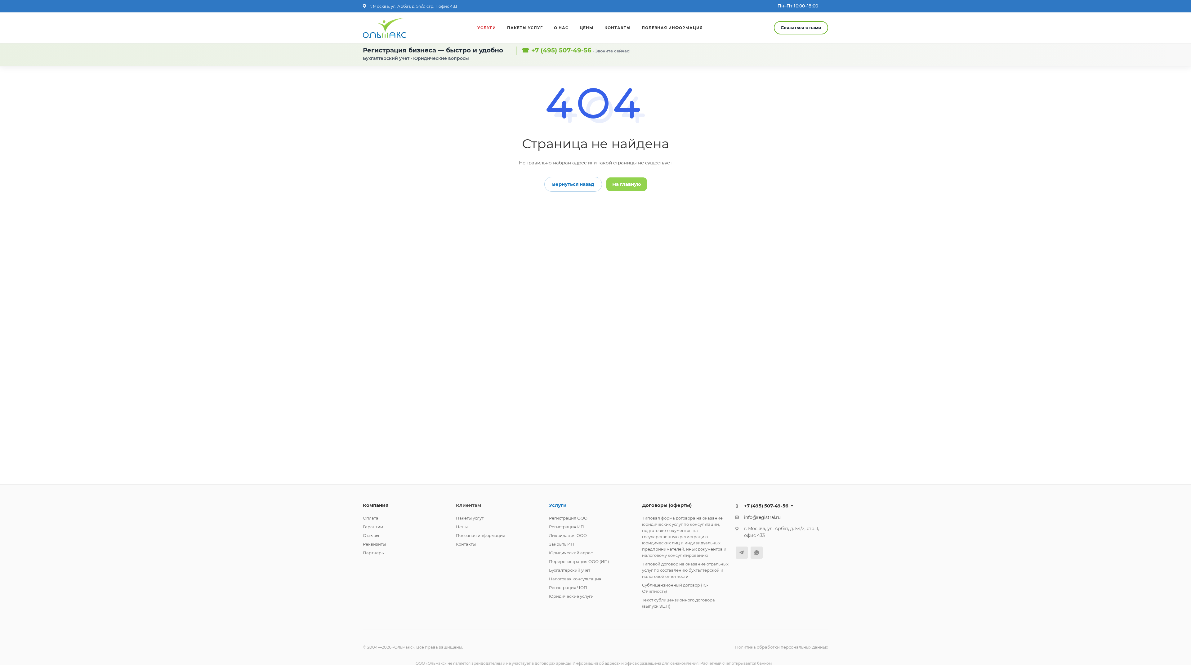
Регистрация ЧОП (568, 587)
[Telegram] (742, 553)
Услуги (558, 505)
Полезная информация (480, 535)
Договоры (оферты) (667, 505)
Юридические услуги (571, 596)
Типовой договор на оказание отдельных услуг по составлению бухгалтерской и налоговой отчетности (685, 570)
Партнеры (374, 552)
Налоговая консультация (575, 578)
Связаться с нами (801, 27)
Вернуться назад (573, 184)
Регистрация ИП (566, 526)
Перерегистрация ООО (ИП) (579, 561)
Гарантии (373, 526)
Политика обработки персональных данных (781, 647)
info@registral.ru (762, 517)
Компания (375, 505)
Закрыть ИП (561, 544)
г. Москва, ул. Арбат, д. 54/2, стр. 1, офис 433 (413, 6)
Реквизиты (374, 544)
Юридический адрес (571, 552)
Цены (462, 526)
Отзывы (371, 535)
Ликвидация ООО (568, 535)
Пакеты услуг (470, 518)
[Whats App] (757, 553)
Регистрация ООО (568, 518)
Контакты (466, 544)
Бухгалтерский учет (569, 570)
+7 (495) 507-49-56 (561, 50)
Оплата (370, 518)
